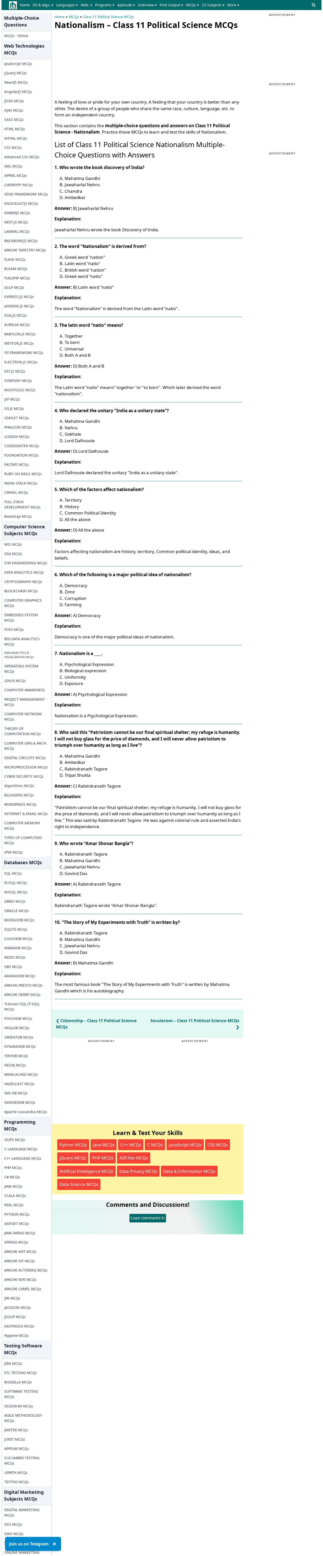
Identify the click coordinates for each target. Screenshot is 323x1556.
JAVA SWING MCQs (19, 1232)
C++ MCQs (130, 1145)
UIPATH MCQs (16, 1472)
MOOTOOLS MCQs (20, 389)
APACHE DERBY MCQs (22, 994)
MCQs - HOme (16, 35)
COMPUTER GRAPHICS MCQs (23, 603)
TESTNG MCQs (16, 1481)
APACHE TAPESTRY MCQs (25, 250)
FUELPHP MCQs (17, 278)
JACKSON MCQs (17, 1307)
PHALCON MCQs (18, 427)
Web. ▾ (86, 5)
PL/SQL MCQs (15, 882)
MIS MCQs (13, 544)
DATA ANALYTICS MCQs (24, 572)
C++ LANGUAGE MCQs (22, 1158)
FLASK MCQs (14, 259)
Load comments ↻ (148, 1218)
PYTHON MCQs (17, 1214)
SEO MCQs (13, 1524)
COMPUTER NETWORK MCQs (23, 716)
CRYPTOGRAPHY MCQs (23, 581)
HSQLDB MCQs (16, 1027)
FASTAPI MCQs (16, 464)
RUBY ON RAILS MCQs (23, 473)
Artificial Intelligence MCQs (86, 1171)
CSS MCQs (13, 147)
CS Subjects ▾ (213, 5)
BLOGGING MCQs (19, 795)
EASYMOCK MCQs (19, 1326)
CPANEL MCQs (16, 492)
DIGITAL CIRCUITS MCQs (25, 757)
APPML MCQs (15, 175)
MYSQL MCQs (15, 892)
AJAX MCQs (13, 110)
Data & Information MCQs (189, 1171)
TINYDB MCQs (16, 1055)
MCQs (74, 17)
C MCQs (155, 1145)
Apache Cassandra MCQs (25, 1111)
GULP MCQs (14, 287)
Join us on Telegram (29, 1544)
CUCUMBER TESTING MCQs (21, 1460)
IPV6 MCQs (13, 852)
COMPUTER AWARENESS (24, 690)
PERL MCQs (13, 1205)
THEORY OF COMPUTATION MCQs (22, 731)
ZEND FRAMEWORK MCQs (26, 194)
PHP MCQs (13, 1167)
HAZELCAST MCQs (19, 1083)
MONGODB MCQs (19, 920)
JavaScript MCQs (18, 63)
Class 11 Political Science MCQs (108, 17)
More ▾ (233, 5)
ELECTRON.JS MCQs (20, 362)
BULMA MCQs (16, 268)
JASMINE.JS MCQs (19, 306)
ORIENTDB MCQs (18, 1037)
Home (25, 5)
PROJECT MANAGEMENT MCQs (24, 702)
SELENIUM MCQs (18, 1406)
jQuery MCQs (15, 73)
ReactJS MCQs (16, 82)
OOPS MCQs (14, 1139)
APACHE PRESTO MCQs (23, 985)
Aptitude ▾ (126, 5)
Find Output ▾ (171, 5)
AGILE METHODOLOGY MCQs (23, 1418)
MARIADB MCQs (18, 948)
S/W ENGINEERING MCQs (25, 563)
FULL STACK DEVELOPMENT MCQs (22, 504)
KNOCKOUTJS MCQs (21, 203)
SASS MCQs (14, 119)
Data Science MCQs (79, 1184)
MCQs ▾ (192, 5)
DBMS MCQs (14, 901)
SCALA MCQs (15, 1195)
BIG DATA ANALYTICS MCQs (22, 641)
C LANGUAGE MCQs (20, 1149)
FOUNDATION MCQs (21, 455)
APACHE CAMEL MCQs (22, 1288)
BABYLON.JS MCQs (20, 334)
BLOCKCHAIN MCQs (21, 591)
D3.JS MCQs (14, 408)
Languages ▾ (67, 5)
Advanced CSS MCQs (21, 156)
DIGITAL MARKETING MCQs (21, 1512)
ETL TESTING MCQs (20, 1372)
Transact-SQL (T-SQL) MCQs (21, 1006)
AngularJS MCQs (18, 91)
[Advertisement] (92, 62)
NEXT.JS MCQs (16, 222)
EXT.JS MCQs (14, 371)
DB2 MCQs (13, 966)
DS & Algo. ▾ (43, 5)
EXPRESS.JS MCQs (19, 296)
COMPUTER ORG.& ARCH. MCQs (25, 746)
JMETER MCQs (16, 1430)
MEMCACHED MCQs (21, 1074)
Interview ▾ (147, 5)
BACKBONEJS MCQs (21, 240)
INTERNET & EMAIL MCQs (26, 813)
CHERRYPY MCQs (18, 184)
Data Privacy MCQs (138, 1171)
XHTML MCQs (15, 138)
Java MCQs (103, 1145)
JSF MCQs (12, 399)
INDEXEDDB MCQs (19, 1102)
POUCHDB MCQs (18, 1018)
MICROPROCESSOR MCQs (26, 767)
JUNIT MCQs (14, 1439)
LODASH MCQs (16, 436)
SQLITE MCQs (15, 929)
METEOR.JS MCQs (19, 343)
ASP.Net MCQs (133, 1158)
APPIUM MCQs (16, 1448)
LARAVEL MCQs (17, 231)
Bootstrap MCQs (18, 516)
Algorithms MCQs (19, 785)
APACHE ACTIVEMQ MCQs (25, 1270)
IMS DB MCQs (16, 1093)
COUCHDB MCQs (18, 938)
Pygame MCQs (16, 1335)
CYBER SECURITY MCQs (24, 776)
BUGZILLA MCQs (18, 1382)
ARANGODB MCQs (19, 976)
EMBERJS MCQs (17, 212)
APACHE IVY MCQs (19, 1260)
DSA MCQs (13, 553)
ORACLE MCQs (16, 910)
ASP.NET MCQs (16, 1223)
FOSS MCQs (14, 629)
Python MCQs (73, 1145)
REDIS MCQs (14, 957)
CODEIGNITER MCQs (21, 445)
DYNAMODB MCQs (20, 1046)
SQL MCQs (13, 873)
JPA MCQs (12, 1298)
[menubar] (130, 5)
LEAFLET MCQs (16, 417)
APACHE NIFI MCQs (20, 1279)
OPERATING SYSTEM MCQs (21, 669)
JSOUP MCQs (15, 1316)
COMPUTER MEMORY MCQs (22, 826)
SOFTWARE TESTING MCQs (21, 1394)
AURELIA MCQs (17, 324)
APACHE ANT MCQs (20, 1251)
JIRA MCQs (13, 1363)
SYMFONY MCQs (18, 380)
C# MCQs (12, 1177)
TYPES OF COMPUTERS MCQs (23, 840)
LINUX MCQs (15, 680)
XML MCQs (13, 166)
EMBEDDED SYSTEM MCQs (21, 617)
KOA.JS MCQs (15, 315)
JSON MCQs (14, 101)
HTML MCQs (14, 128)
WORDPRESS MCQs (20, 804)
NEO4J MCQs (15, 1065)
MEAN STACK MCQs (20, 483)
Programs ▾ (104, 5)
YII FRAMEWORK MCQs (23, 352)
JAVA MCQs (13, 1186)
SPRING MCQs (16, 1242)
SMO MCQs (13, 1533)
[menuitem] (25, 5)
